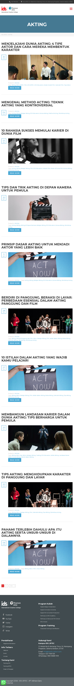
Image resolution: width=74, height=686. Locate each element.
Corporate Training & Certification (49, 628)
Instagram (9, 627)
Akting (14, 85)
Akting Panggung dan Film (24, 338)
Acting (14, 113)
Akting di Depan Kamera (28, 225)
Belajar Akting (25, 113)
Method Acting (53, 113)
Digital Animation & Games (48, 609)
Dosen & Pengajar (8, 669)
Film (25, 85)
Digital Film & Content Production (49, 612)
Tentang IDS (6, 663)
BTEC (22, 85)
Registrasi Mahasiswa (9, 643)
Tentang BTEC (7, 666)
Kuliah (46, 85)
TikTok (7, 631)
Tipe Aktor (67, 85)
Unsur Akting (40, 568)
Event (5, 653)
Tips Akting (21, 340)
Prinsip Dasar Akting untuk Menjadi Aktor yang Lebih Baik (35, 245)
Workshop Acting (64, 113)
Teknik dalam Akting (27, 457)
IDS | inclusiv (43, 621)
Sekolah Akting (13, 340)
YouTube (8, 619)
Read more (15, 88)
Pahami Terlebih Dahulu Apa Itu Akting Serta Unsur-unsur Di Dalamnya (31, 533)
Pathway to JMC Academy (47, 615)
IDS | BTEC (30, 85)
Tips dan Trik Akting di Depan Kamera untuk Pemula (36, 188)
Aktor (18, 85)
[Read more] (40, 56)
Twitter (7, 623)
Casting (38, 455)
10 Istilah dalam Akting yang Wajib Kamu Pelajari (34, 358)
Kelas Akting (66, 338)
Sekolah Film (60, 85)
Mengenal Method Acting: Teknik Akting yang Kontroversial (32, 103)
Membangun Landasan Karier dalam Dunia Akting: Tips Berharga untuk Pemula (35, 417)
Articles (17, 83)
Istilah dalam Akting (56, 338)
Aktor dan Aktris (21, 455)
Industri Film (46, 168)
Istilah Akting (55, 455)
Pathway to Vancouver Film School (50, 618)
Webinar (5, 650)
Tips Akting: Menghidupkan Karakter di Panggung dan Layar (36, 475)
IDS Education (38, 85)
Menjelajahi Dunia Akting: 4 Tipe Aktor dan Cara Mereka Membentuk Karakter (35, 47)
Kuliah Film (51, 85)
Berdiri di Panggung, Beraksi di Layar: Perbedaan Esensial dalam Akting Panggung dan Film (36, 300)
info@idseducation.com (52, 652)
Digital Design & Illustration (48, 606)
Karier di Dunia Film (57, 168)
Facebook (8, 615)
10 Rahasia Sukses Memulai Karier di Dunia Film (35, 132)
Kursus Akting (44, 113)
